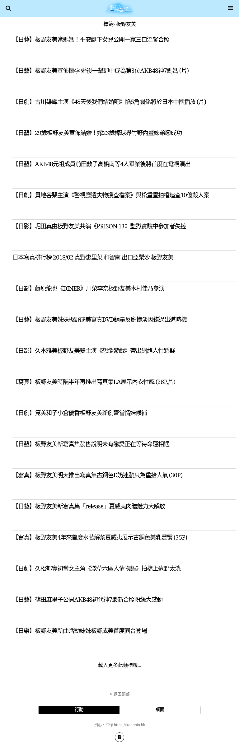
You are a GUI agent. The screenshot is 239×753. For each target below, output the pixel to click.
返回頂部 (122, 694)
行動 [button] (79, 709)
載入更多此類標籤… (119, 665)
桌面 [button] (160, 709)
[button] (119, 737)
